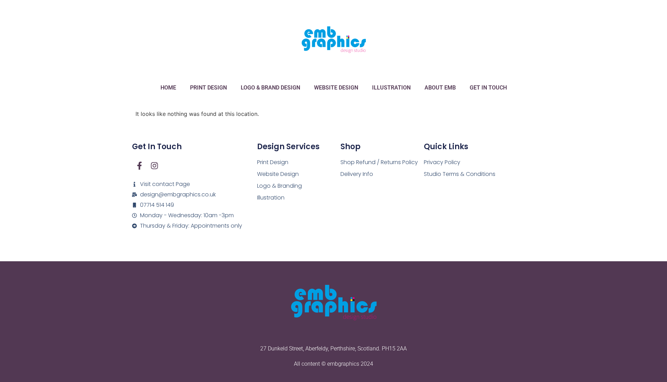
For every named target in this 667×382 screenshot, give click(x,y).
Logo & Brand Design (270, 87)
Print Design (208, 87)
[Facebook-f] (139, 166)
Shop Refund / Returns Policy (379, 162)
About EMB (440, 87)
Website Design (336, 87)
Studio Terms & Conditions (459, 174)
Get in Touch (488, 87)
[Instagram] (154, 166)
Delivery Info (356, 174)
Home (168, 87)
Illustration (391, 87)
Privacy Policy (442, 162)
